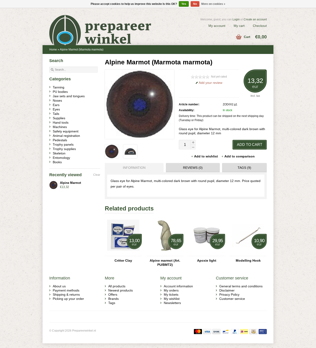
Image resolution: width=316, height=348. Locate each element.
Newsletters (172, 303)
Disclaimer (227, 290)
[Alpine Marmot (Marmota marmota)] (112, 157)
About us (59, 286)
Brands (113, 299)
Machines (60, 127)
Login (236, 19)
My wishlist (172, 299)
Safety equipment (65, 131)
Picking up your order (68, 299)
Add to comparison (239, 156)
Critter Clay (123, 260)
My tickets (171, 294)
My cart (239, 26)
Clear (96, 174)
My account (216, 26)
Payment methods (66, 290)
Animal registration (66, 136)
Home (53, 49)
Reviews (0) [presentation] (193, 167)
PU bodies (60, 92)
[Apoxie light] (206, 254)
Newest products (120, 290)
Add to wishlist (206, 156)
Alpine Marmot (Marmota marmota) (81, 49)
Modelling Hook (248, 260)
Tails (56, 114)
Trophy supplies (64, 149)
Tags (111, 303)
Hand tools (60, 122)
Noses (57, 100)
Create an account (255, 19)
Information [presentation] (134, 167)
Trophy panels (63, 144)
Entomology (61, 158)
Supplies (59, 118)
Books (57, 162)
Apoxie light (206, 260)
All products (116, 286)
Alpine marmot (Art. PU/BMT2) (165, 262)
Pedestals (60, 140)
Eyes (56, 109)
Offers (112, 294)
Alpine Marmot (70, 183)
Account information (178, 286)
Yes (183, 4)
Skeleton (59, 153)
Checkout (260, 26)
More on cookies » (213, 4)
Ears (56, 105)
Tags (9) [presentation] (244, 167)
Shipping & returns (66, 294)
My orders (171, 290)
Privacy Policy (229, 294)
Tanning (58, 87)
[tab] (133, 167)
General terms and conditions (241, 286)
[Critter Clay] (123, 254)
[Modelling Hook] (248, 254)
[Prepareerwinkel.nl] (103, 24)
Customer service (232, 299)
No (195, 4)
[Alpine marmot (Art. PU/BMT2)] (164, 254)
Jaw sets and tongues (69, 96)
